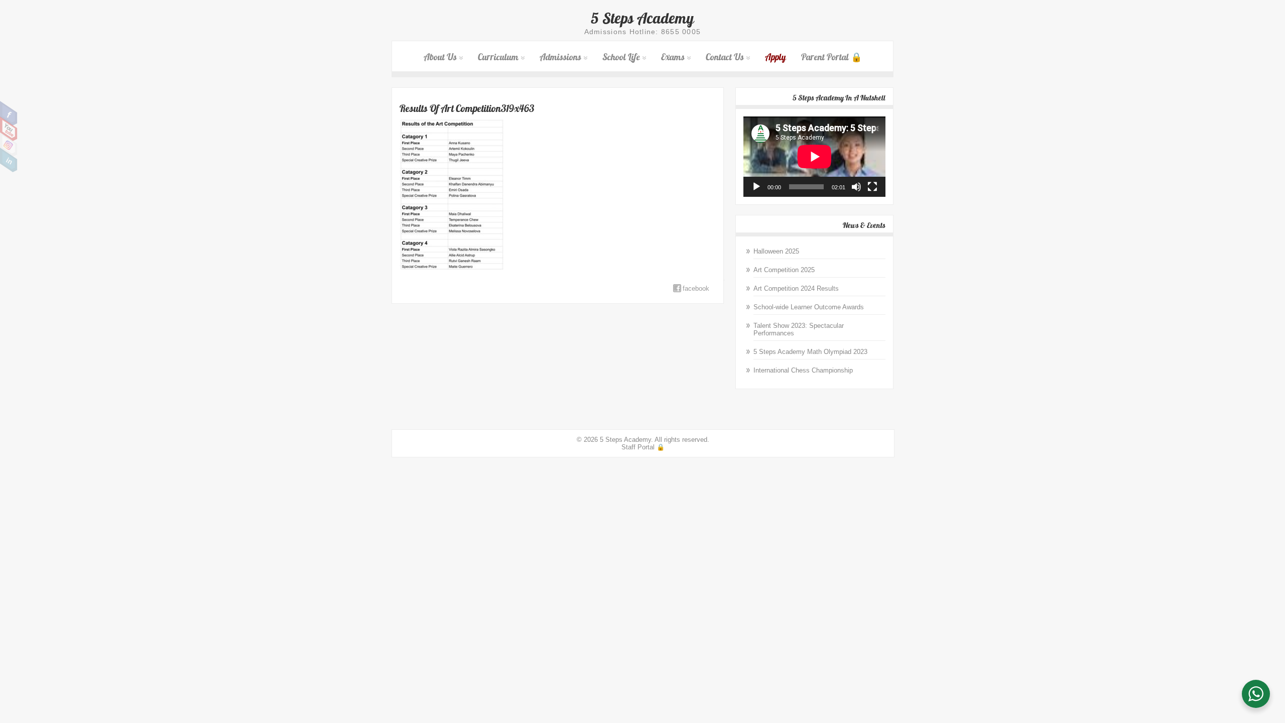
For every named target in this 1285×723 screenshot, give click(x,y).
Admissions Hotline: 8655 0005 (642, 32)
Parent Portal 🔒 (831, 57)
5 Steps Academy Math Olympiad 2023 (810, 351)
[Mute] (856, 187)
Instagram (9, 144)
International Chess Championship (803, 370)
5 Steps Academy (642, 18)
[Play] (756, 187)
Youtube (9, 129)
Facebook (9, 113)
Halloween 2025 (776, 251)
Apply (775, 57)
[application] (814, 156)
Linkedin (9, 160)
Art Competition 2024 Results (796, 288)
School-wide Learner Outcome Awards (808, 307)
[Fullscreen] (872, 187)
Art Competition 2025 (784, 270)
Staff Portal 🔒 (643, 447)
